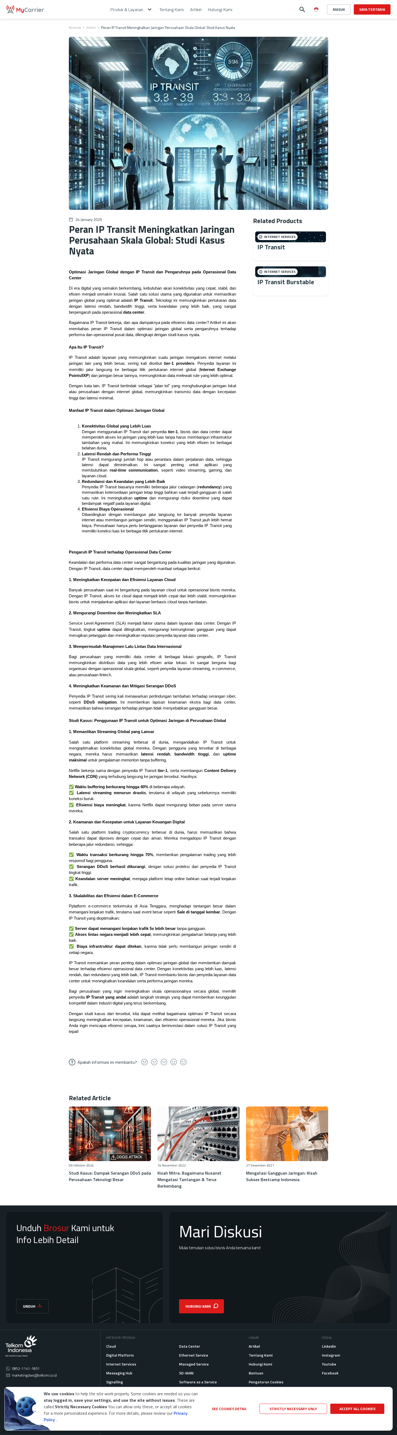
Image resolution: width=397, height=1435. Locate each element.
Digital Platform (120, 1355)
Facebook (330, 1373)
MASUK (339, 9)
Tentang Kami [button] (171, 9)
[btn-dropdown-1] (316, 28)
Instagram (331, 1355)
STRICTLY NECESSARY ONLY (293, 1408)
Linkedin (329, 1346)
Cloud (111, 1346)
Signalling (114, 1382)
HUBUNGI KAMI (198, 1306)
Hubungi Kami (260, 1364)
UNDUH (29, 1306)
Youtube (329, 1364)
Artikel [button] (195, 9)
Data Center (189, 1346)
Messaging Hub (119, 1373)
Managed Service (194, 1364)
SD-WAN (186, 1373)
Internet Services (121, 1364)
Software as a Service (198, 1382)
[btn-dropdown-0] (316, 20)
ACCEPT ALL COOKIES (357, 1408)
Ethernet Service (193, 1355)
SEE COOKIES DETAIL (229, 1408)
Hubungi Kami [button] (220, 9)
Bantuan (256, 1373)
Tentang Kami (260, 1355)
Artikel (91, 27)
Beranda (75, 27)
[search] (302, 9)
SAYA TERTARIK (372, 9)
